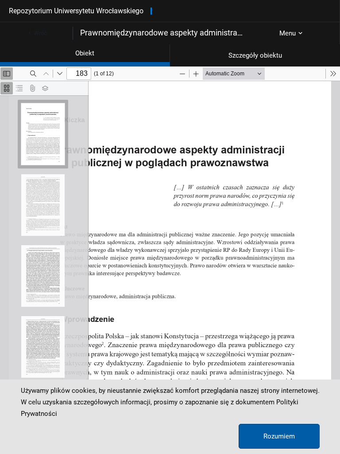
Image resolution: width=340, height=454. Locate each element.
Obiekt (84, 53)
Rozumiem (279, 436)
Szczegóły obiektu (255, 55)
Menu (287, 33)
